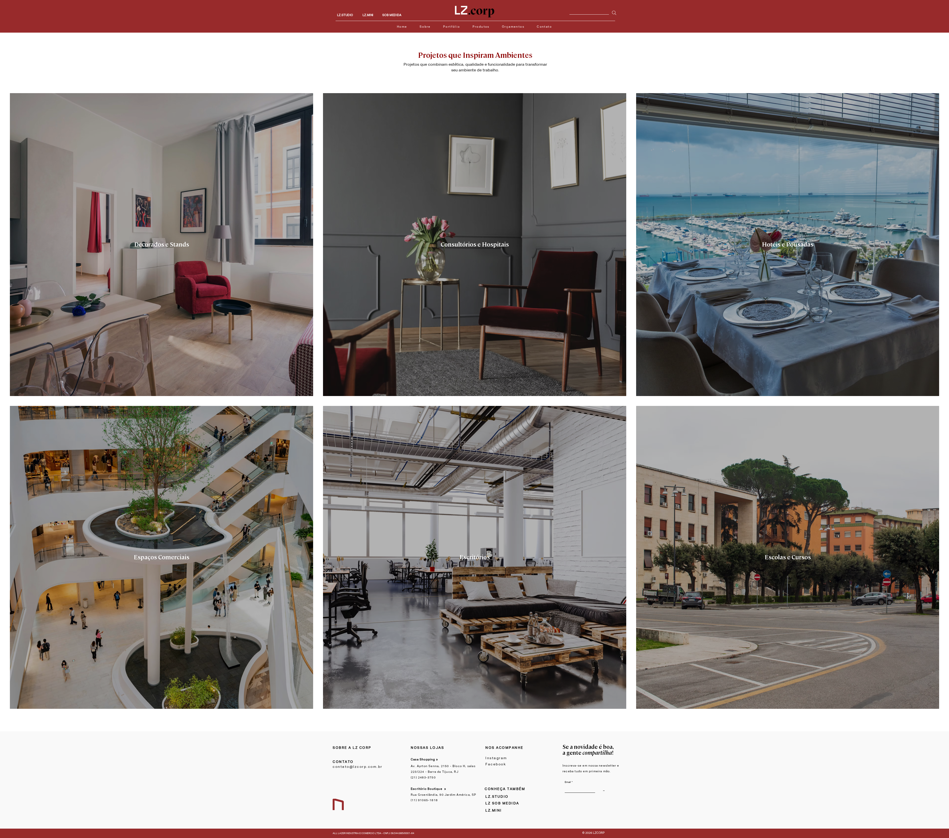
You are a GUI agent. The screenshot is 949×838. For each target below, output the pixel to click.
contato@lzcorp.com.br (358, 767)
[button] (481, 27)
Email (569, 782)
